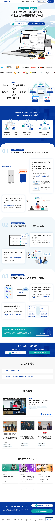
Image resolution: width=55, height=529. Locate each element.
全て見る (27, 488)
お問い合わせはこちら (36, 23)
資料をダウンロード (41, 1)
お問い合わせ (50, 1)
